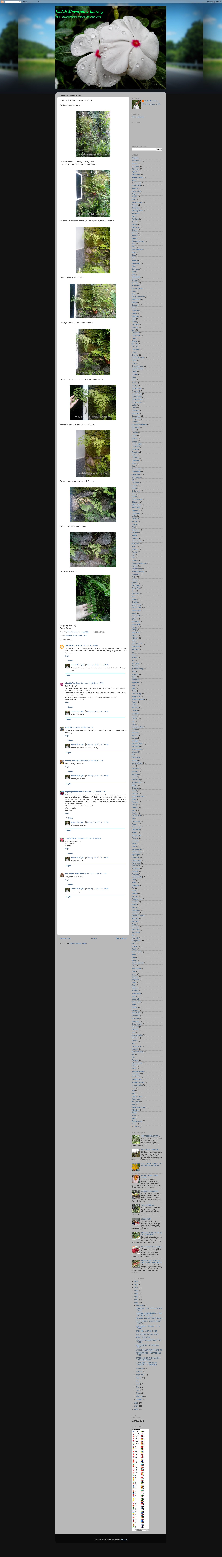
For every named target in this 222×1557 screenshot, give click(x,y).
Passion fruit (136, 816)
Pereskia (135, 838)
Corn (133, 430)
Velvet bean (136, 1077)
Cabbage (135, 305)
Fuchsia (135, 580)
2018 (136, 1297)
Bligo (133, 274)
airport (134, 180)
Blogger (124, 1540)
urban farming (137, 1063)
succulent (135, 1018)
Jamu (134, 671)
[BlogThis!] (97, 632)
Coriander (135, 427)
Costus (134, 435)
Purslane (135, 902)
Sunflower (135, 1021)
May (138, 1387)
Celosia (134, 341)
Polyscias (135, 874)
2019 (136, 1294)
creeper (134, 441)
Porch (134, 882)
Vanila (134, 1068)
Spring (134, 1004)
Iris (133, 652)
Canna (134, 322)
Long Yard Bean (138, 727)
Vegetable (135, 1074)
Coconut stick (137, 397)
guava (134, 619)
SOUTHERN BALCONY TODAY (147, 1334)
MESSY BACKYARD (143, 1337)
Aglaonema (136, 174)
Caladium (135, 310)
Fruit (133, 577)
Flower (134, 560)
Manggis (135, 735)
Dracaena (135, 483)
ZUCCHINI (136, 1127)
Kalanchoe (136, 680)
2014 (136, 1406)
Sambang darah (138, 963)
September (140, 1375)
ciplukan (135, 374)
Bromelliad (136, 285)
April (138, 1390)
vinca (134, 1088)
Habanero (135, 621)
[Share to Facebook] (101, 632)
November (140, 1369)
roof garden (136, 941)
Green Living (82, 635)
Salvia (134, 960)
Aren (133, 199)
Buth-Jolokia (136, 299)
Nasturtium (136, 780)
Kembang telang (138, 699)
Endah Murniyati (77, 665)
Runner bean (136, 952)
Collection (135, 410)
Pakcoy (134, 805)
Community (136, 416)
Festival (134, 552)
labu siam (135, 707)
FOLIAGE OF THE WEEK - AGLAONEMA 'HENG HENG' (151, 1261)
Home (94, 938)
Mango (134, 738)
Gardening (136, 585)
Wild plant (135, 1110)
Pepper (134, 832)
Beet (133, 258)
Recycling (135, 918)
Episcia (134, 524)
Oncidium (135, 788)
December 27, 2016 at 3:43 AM (91, 760)
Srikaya (134, 1007)
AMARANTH (136, 185)
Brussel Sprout (137, 288)
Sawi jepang (136, 968)
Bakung (134, 230)
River (134, 935)
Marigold (135, 741)
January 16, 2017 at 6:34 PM (98, 665)
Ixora (134, 655)
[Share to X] (99, 632)
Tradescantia (136, 1046)
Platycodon (136, 868)
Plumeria (135, 871)
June (138, 1384)
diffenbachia (136, 477)
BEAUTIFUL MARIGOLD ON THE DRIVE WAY (151, 1234)
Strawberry (136, 1016)
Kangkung (135, 682)
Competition (136, 419)
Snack (134, 982)
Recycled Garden (138, 916)
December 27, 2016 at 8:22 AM (94, 792)
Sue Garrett (69, 645)
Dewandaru (136, 474)
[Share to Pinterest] (103, 632)
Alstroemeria (136, 183)
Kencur (134, 702)
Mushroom (136, 774)
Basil (133, 244)
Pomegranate (137, 877)
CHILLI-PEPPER (138, 358)
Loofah (134, 730)
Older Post (121, 938)
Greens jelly (136, 616)
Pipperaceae (136, 860)
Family (134, 535)
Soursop (135, 988)
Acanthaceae (136, 161)
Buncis (134, 294)
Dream (134, 485)
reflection (135, 921)
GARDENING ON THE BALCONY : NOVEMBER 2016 (148, 1359)
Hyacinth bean (137, 644)
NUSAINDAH (136, 782)
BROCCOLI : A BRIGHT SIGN (146, 1331)
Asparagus (136, 208)
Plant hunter (136, 863)
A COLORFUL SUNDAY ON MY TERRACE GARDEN (151, 1165)
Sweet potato (136, 1024)
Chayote (135, 355)
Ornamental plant (138, 796)
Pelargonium (136, 827)
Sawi (133, 966)
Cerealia (135, 344)
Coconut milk (136, 388)
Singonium (136, 980)
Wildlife (134, 1113)
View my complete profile (151, 104)
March (138, 1393)
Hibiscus (135, 638)
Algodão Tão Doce (72, 683)
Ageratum (135, 172)
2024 (136, 1282)
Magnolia (135, 732)
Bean (134, 255)
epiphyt (134, 521)
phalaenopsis (137, 849)
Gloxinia (135, 602)
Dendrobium (136, 471)
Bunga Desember (138, 297)
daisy (134, 466)
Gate (133, 591)
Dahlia (134, 463)
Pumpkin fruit (136, 899)
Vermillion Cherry (138, 1082)
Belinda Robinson (72, 760)
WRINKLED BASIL (148, 1205)
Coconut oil (136, 391)
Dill (133, 480)
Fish (133, 558)
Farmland (135, 538)
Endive (134, 516)
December (140, 1306)
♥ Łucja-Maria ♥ (71, 838)
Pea (133, 818)
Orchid (134, 791)
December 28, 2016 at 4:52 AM (95, 874)
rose (133, 943)
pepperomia (136, 835)
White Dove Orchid (139, 1107)
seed (133, 974)
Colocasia (135, 413)
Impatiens (135, 649)
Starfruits (135, 1010)
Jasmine (135, 674)
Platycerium (136, 866)
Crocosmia (136, 447)
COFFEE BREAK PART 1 (150, 1136)
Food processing (138, 571)
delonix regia (136, 469)
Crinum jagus (137, 444)
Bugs (134, 291)
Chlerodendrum (137, 366)
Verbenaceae (137, 1079)
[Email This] (95, 632)
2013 (136, 1409)
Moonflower (136, 757)
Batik (133, 247)
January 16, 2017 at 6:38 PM (98, 858)
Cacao (134, 308)
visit (133, 1093)
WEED (134, 1104)
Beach (134, 252)
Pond (134, 880)
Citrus (134, 377)
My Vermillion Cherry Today (151, 1247)
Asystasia (135, 219)
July (138, 1381)
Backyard (68, 635)
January (139, 1399)
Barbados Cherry (138, 241)
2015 (136, 1403)
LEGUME (135, 713)
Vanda (134, 1066)
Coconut (135, 385)
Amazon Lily (136, 191)
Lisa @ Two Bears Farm (74, 874)
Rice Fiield (135, 930)
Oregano (135, 794)
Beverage (135, 269)
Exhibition (135, 533)
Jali (133, 660)
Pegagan (135, 824)
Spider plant (136, 1002)
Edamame (135, 502)
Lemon (134, 716)
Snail (133, 985)
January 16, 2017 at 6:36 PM (98, 776)
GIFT (134, 596)
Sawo (134, 971)
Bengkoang (136, 263)
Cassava (135, 327)
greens (134, 613)
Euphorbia (135, 530)
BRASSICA (136, 277)
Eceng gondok (137, 499)
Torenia (134, 1041)
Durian (134, 496)
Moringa (135, 760)
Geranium (135, 594)
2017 (136, 1300)
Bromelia (135, 283)
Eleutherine (136, 513)
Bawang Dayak (137, 249)
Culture (134, 455)
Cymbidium (136, 460)
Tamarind (135, 1027)
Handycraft (136, 624)
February (139, 1396)
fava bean (135, 544)
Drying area (136, 491)
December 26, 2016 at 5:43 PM (81, 727)
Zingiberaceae (137, 1121)
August (139, 1378)
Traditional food (137, 1052)
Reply (67, 656)
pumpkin (135, 896)
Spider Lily (135, 999)
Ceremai (135, 347)
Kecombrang (136, 694)
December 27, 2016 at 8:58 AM (89, 838)
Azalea (134, 224)
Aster (134, 216)
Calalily (134, 313)
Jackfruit (135, 657)
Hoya (134, 641)
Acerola (134, 163)
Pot (133, 888)
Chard (134, 352)
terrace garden (137, 1035)
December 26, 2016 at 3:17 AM (92, 683)
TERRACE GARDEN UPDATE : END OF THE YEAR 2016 (149, 1314)
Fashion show (137, 541)
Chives (134, 363)
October (139, 1372)
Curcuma (135, 458)
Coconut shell (137, 394)
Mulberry (135, 771)
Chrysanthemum (138, 369)
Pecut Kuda (136, 821)
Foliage (134, 566)
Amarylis (135, 188)
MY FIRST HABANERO (149, 1191)
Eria (133, 527)
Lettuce (134, 718)
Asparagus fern (137, 211)
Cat (133, 330)
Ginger (134, 599)
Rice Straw (136, 932)
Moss (134, 766)
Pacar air (135, 802)
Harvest (134, 627)
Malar (67, 727)
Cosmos (135, 433)
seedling (135, 977)
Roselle (134, 946)
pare (133, 810)
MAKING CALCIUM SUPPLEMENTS (149, 1350)
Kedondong (136, 696)
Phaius (134, 846)
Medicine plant (137, 744)
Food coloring (137, 569)
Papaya (134, 807)
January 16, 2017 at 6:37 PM (98, 822)
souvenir (135, 991)
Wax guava (136, 1102)
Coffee (134, 405)
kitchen (134, 705)
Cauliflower (136, 333)
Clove (134, 380)
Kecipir (134, 691)
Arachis (134, 197)
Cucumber (135, 449)
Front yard (135, 574)
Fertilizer (135, 549)
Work (134, 1118)
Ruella (134, 949)
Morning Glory (137, 763)
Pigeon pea (136, 855)
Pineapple (135, 857)
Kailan (134, 677)
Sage (134, 954)
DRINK (134, 488)
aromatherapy (137, 202)
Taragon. (135, 1029)
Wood (134, 1116)
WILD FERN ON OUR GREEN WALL (149, 1318)
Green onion (136, 610)
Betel (134, 266)
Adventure (135, 169)
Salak (134, 957)
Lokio (134, 724)
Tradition (135, 1049)
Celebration (136, 335)
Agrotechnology (137, 177)
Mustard (135, 777)
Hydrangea (136, 646)
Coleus (134, 408)
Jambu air (135, 663)
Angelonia (135, 194)
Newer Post (65, 938)
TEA (133, 1032)
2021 (136, 1288)
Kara (133, 685)
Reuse (134, 924)
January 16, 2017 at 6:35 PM (98, 744)
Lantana (135, 710)
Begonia (135, 261)
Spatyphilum (136, 993)
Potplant (135, 893)
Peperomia (136, 830)
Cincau (134, 371)
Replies (70, 661)
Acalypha (135, 158)
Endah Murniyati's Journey (79, 11)
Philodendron (137, 852)
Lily (133, 721)
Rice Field (135, 927)
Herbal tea (135, 632)
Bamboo (135, 235)
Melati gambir (137, 749)
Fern (75, 635)
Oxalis (134, 799)
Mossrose (135, 768)
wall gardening (137, 1096)
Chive (134, 360)
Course (134, 438)
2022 (136, 1285)
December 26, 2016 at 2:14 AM (86, 645)
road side (135, 938)
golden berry (136, 605)
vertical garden (137, 1085)
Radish (134, 904)
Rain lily (134, 907)
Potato (134, 891)
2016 (136, 1303)
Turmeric (135, 1060)
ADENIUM (135, 166)
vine (133, 1091)
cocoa (134, 383)
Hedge (134, 630)
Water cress (136, 1099)
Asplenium (135, 213)
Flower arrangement (139, 563)
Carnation (135, 324)
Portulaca (135, 885)
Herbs (134, 635)
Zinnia (134, 1124)
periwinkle (135, 841)
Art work (135, 205)
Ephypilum (135, 519)
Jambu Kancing (137, 669)
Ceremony (135, 349)
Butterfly (135, 302)
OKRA (134, 785)
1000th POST (146, 1219)
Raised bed (136, 910)
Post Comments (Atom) (78, 943)
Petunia (134, 843)
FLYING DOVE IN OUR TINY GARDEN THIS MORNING (146, 1364)
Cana (134, 319)
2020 (136, 1291)
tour (133, 1043)
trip (133, 1054)
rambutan (135, 913)
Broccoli (135, 280)
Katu (133, 688)
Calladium (135, 316)
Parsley (134, 813)
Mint (133, 755)
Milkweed (135, 752)
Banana (134, 238)
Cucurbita (135, 452)
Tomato (134, 1038)
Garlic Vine (136, 588)
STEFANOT (136, 1013)
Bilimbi (134, 272)
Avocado (135, 222)
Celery (134, 338)
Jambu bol (135, 666)
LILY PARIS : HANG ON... (150, 1150)
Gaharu (134, 583)
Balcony (135, 233)
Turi (133, 1057)
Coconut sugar (137, 399)
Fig (133, 555)
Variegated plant (138, 1071)
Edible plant (136, 508)
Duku (134, 494)
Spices (134, 996)
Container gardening (139, 424)
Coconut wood (137, 402)
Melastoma (136, 746)
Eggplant (135, 510)
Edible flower (136, 505)
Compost (135, 421)
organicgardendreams (74, 792)
